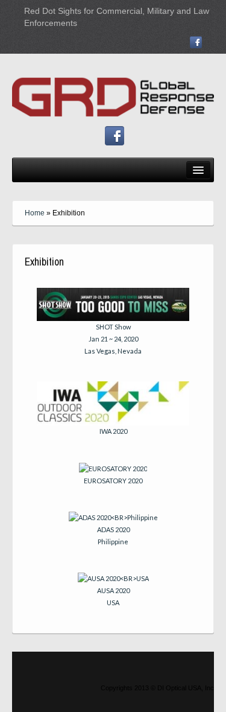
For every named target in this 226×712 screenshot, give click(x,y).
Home (35, 213)
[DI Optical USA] (113, 89)
